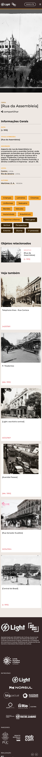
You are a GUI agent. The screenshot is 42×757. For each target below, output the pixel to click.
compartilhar (11, 111)
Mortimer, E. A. (8, 183)
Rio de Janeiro (7, 174)
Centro (4, 171)
